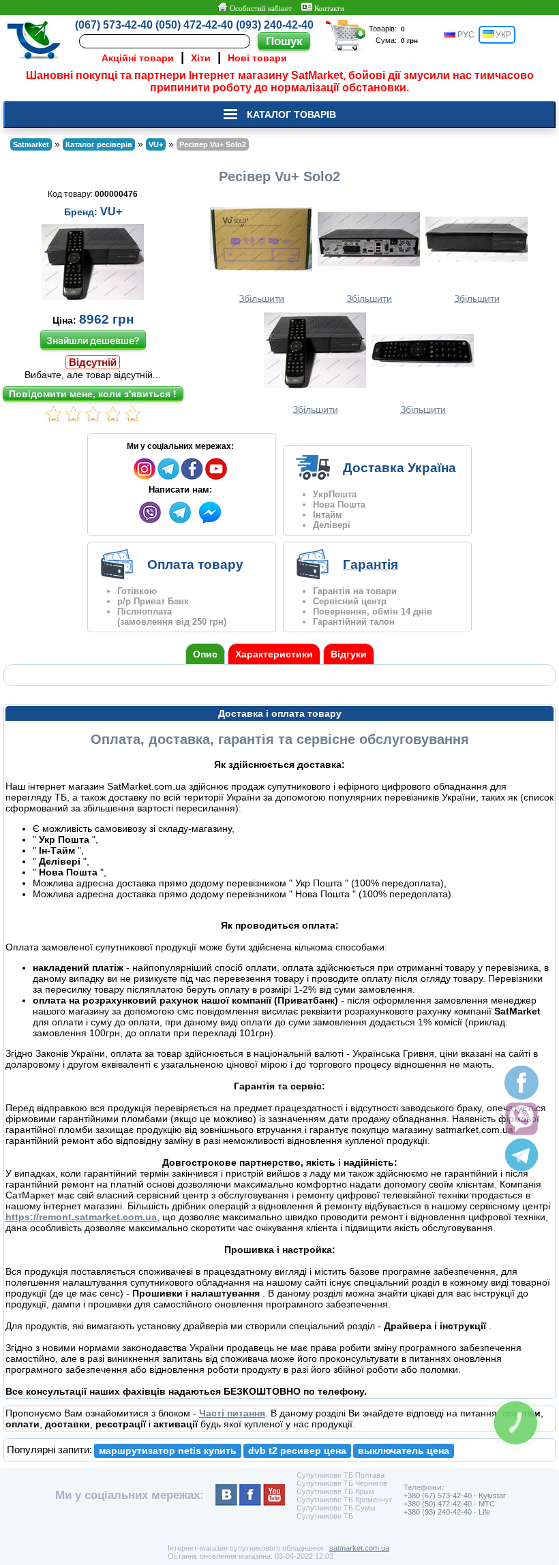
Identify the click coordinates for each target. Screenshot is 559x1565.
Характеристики (274, 654)
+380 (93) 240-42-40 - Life (447, 1512)
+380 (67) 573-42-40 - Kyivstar (455, 1495)
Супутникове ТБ (325, 1516)
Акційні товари (138, 57)
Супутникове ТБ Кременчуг (344, 1500)
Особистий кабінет (260, 8)
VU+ (111, 211)
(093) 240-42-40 (275, 25)
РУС (464, 35)
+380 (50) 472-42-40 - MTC (449, 1504)
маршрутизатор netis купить (168, 1451)
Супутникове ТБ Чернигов (342, 1483)
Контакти (328, 8)
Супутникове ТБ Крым (335, 1491)
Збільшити (261, 298)
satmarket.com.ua (359, 1548)
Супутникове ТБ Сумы (336, 1508)
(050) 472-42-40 (194, 25)
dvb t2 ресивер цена (297, 1451)
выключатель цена (403, 1451)
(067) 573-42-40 (114, 25)
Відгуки (349, 654)
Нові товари (257, 57)
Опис (205, 654)
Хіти (201, 57)
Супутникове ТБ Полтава (340, 1475)
